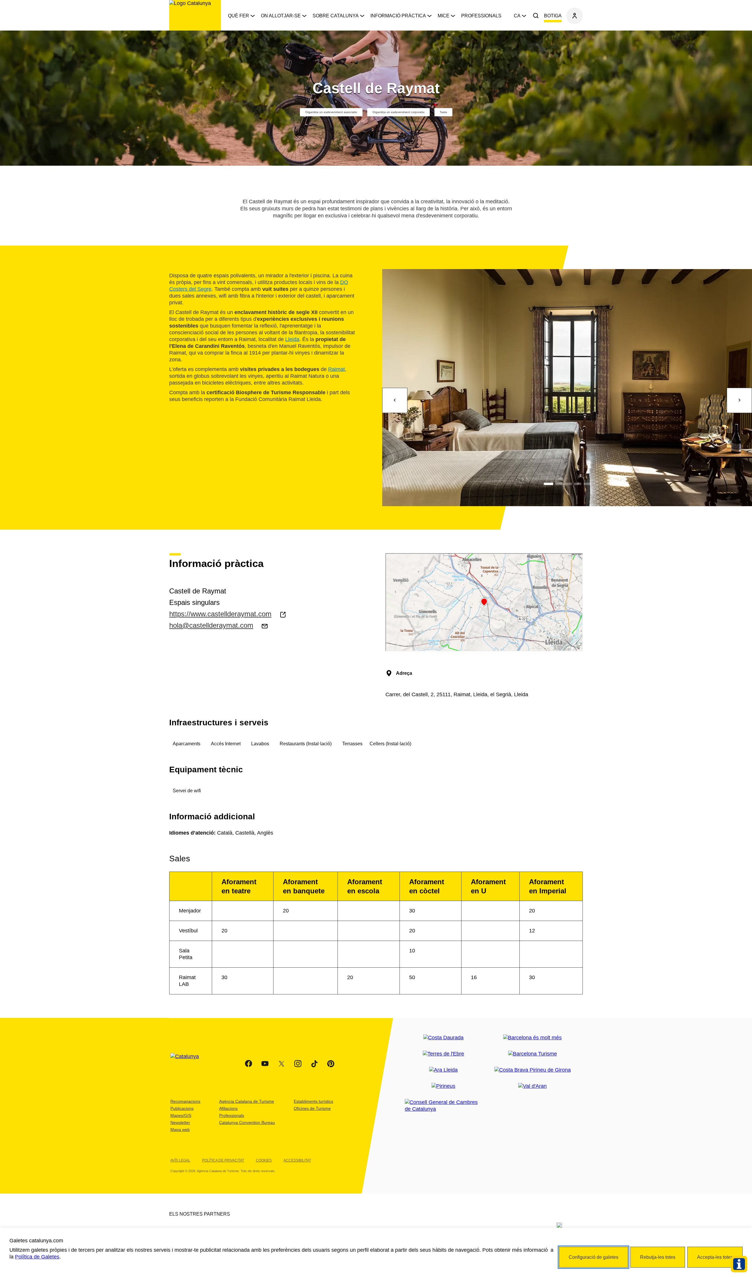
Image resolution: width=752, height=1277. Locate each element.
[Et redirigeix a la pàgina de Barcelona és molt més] (532, 1037)
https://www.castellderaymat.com (220, 614)
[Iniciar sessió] (574, 16)
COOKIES (264, 1160)
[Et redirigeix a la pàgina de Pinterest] (330, 1063)
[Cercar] (535, 16)
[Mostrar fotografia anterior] (394, 400)
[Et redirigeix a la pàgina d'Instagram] (297, 1063)
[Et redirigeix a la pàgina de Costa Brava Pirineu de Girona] (532, 1070)
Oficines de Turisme (312, 1108)
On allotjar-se (281, 15)
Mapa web (180, 1129)
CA (517, 15)
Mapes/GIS (180, 1115)
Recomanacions (185, 1101)
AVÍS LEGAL (180, 1160)
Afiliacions (228, 1108)
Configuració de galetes (593, 1257)
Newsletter (180, 1122)
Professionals (481, 15)
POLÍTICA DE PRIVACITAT (223, 1160)
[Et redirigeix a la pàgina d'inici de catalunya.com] (188, 1063)
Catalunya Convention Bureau (247, 1122)
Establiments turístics (313, 1101)
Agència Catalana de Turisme (246, 1101)
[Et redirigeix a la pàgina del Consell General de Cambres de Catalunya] (443, 1105)
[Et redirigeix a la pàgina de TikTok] (314, 1063)
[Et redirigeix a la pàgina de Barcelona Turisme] (532, 1054)
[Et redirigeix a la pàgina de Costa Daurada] (443, 1037)
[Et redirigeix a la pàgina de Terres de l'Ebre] (443, 1054)
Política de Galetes (37, 1257)
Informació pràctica (398, 15)
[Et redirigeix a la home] (195, 15)
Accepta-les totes (715, 1257)
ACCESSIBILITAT (297, 1160)
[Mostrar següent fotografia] (739, 400)
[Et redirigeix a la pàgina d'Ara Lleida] (443, 1070)
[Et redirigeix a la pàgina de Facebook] (248, 1063)
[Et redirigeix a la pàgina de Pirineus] (443, 1086)
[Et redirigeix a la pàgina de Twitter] (281, 1063)
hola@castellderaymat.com (211, 625)
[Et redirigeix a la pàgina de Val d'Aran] (532, 1086)
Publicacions (182, 1108)
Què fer (238, 15)
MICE (443, 15)
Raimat (336, 369)
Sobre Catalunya (336, 15)
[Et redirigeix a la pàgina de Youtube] (264, 1063)
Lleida (292, 339)
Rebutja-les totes (657, 1257)
